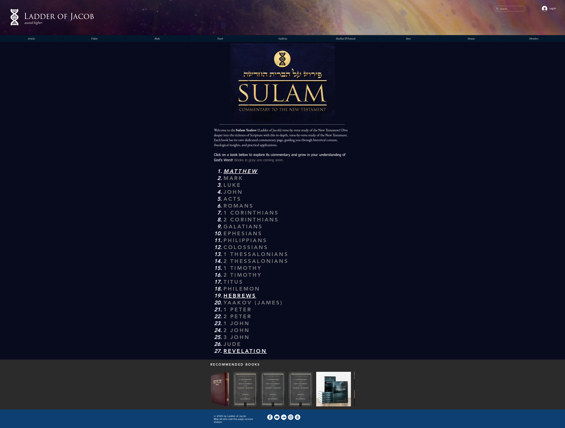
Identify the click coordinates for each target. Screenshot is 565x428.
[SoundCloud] (283, 417)
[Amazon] (297, 417)
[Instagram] (290, 417)
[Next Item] (349, 389)
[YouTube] (277, 417)
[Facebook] (270, 417)
